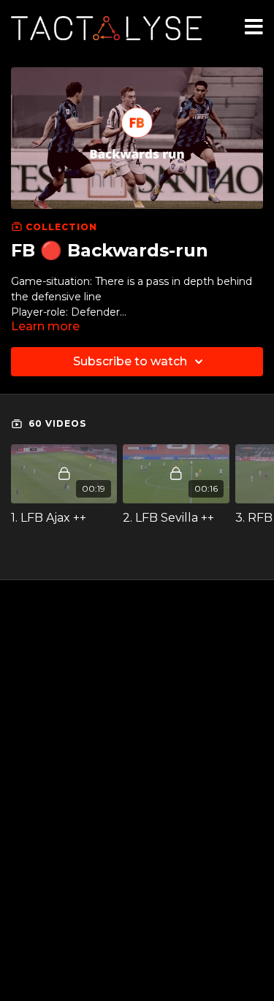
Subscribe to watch (130, 361)
